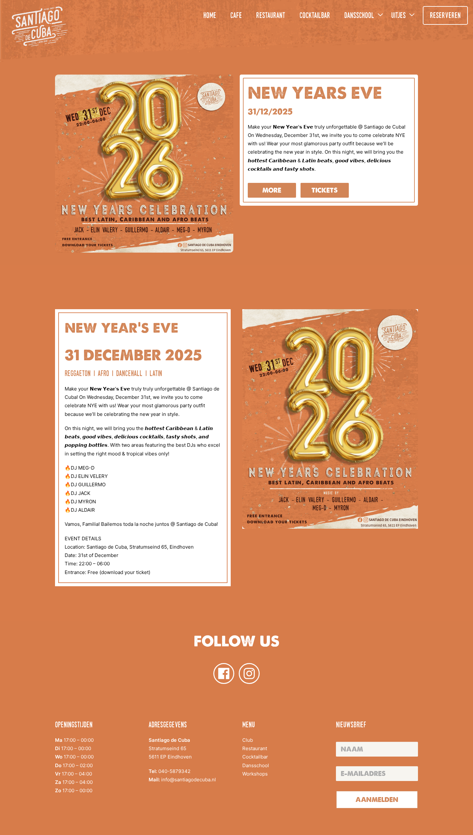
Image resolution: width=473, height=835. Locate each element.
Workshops (255, 774)
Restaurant (270, 16)
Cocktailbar (315, 16)
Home (209, 16)
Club (247, 740)
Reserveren (445, 16)
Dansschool (359, 16)
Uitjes (398, 16)
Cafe (236, 16)
